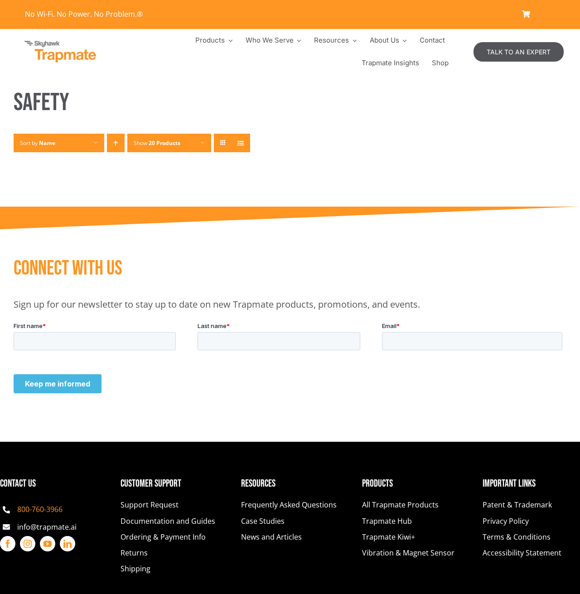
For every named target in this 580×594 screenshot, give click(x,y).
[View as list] (241, 143)
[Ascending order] (116, 143)
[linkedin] (67, 543)
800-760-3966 (40, 509)
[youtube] (47, 543)
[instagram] (27, 543)
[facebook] (7, 543)
